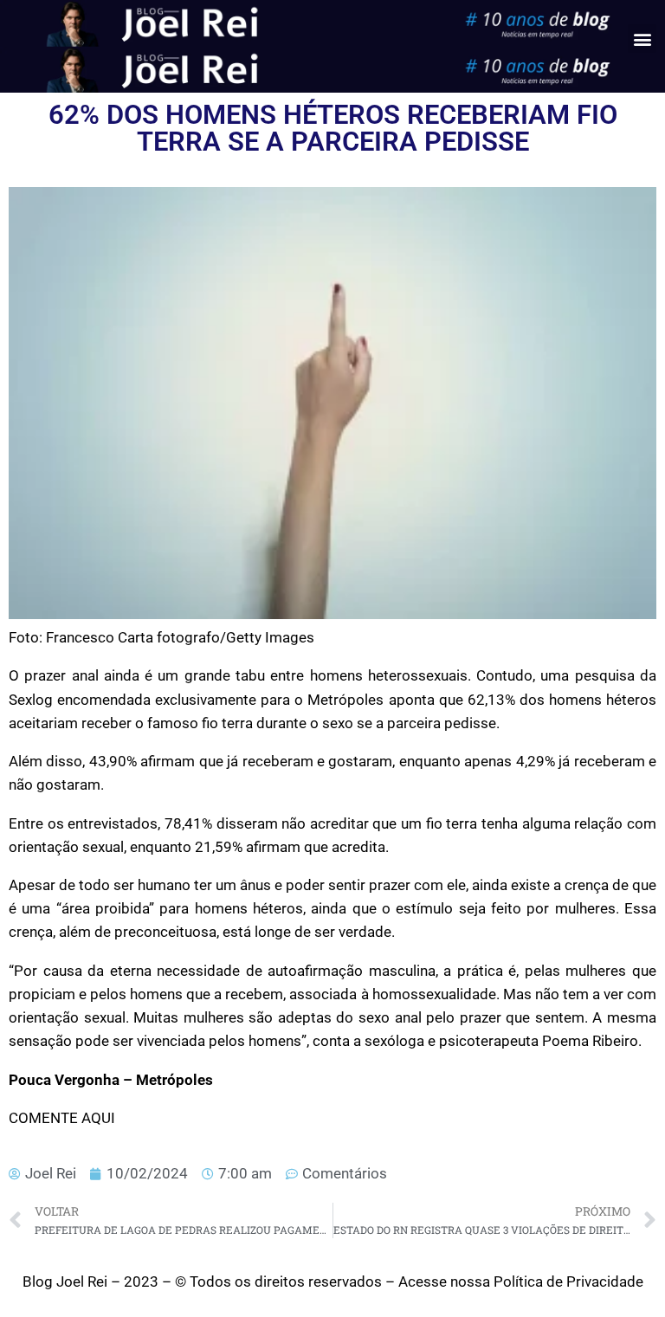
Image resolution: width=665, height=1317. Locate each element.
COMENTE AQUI (62, 1118)
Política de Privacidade (568, 1281)
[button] (642, 38)
